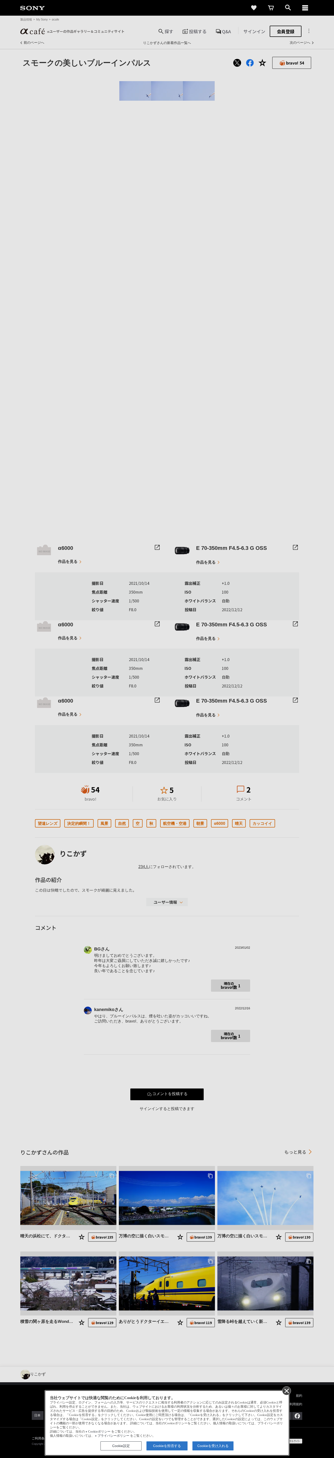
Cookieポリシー (99, 1431)
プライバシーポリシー (113, 1435)
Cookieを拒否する (167, 1446)
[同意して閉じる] (286, 1390)
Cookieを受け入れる (213, 1446)
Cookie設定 (121, 1446)
